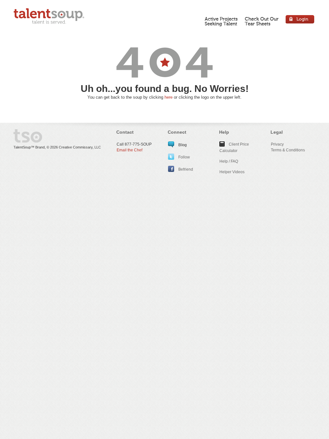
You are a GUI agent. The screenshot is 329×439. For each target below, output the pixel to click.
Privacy (277, 144)
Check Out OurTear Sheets (262, 21)
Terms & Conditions (288, 150)
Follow (183, 157)
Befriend (185, 169)
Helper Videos (232, 172)
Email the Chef (129, 150)
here (168, 97)
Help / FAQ (228, 161)
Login (300, 20)
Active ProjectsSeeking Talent (221, 21)
